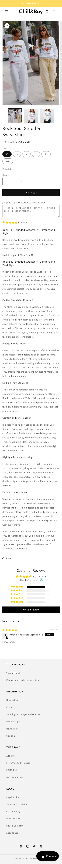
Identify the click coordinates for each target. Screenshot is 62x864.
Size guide (11, 735)
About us (11, 755)
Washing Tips (13, 721)
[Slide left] (3, 116)
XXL (8, 161)
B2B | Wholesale (14, 777)
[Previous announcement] (5, 3)
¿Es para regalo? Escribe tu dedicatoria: (23, 202)
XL (46, 154)
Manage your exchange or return (23, 680)
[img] (9, 630)
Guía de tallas (8, 169)
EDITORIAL (11, 770)
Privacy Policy (13, 818)
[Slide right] (58, 116)
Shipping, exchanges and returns (23, 714)
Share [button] (8, 557)
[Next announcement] (56, 3)
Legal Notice (12, 797)
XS (7, 154)
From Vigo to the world (18, 762)
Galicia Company (15, 825)
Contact (10, 707)
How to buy (12, 700)
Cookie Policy (13, 811)
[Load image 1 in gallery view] (15, 116)
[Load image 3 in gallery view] (47, 116)
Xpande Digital (13, 832)
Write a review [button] (31, 609)
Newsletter (12, 728)
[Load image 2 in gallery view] (31, 116)
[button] (6, 11)
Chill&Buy (26, 858)
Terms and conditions (17, 804)
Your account (13, 673)
